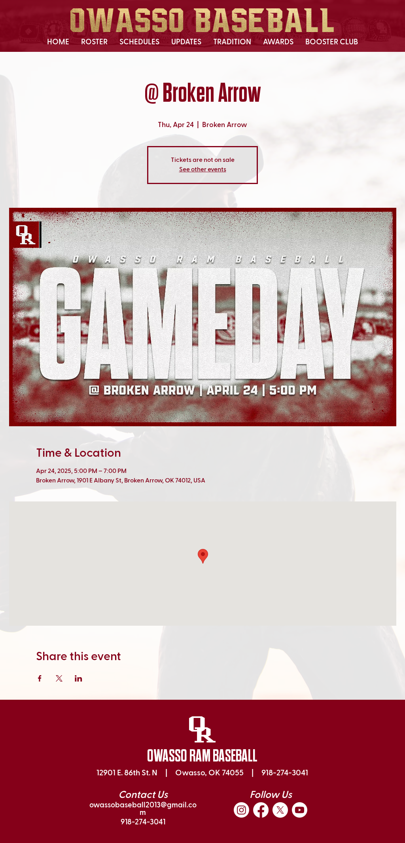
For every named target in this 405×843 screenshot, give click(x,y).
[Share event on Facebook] (40, 678)
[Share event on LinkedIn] (78, 678)
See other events (202, 170)
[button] (94, 42)
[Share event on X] (59, 678)
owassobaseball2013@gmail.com (143, 808)
